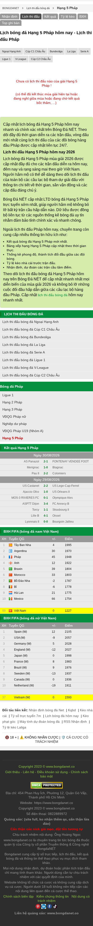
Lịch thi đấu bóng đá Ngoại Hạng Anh (30, 322)
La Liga (71, 51)
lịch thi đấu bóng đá (52, 295)
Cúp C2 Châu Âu (41, 59)
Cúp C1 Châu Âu (35, 51)
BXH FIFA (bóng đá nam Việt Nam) (31, 531)
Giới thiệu (12, 772)
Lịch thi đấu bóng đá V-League (25, 367)
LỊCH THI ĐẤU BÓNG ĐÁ (23, 314)
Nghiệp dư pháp (14, 424)
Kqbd (72, 710)
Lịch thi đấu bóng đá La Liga (23, 345)
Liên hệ (28, 772)
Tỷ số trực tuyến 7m (26, 716)
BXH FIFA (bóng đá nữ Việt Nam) (30, 618)
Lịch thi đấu (31, 16)
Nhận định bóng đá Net (46, 710)
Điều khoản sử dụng (52, 772)
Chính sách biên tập (18, 896)
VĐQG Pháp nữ (14, 416)
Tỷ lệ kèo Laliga (14, 727)
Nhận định (9, 16)
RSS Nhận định (75, 721)
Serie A (84, 51)
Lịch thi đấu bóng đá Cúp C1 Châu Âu (31, 329)
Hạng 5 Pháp (12, 438)
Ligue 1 (6, 59)
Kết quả (50, 16)
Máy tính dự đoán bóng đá (40, 721)
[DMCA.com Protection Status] (47, 787)
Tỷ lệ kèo (68, 16)
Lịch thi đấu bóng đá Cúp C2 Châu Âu (31, 375)
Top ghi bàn (11, 23)
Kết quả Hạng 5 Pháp (21, 448)
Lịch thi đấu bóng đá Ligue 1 (23, 360)
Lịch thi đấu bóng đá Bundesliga (26, 337)
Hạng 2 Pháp (12, 402)
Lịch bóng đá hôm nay (62, 716)
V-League (20, 59)
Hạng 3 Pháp (12, 409)
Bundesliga (56, 51)
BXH (82, 16)
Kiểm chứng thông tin (52, 896)
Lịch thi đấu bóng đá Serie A (23, 352)
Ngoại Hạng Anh (11, 51)
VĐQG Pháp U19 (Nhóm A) (22, 431)
